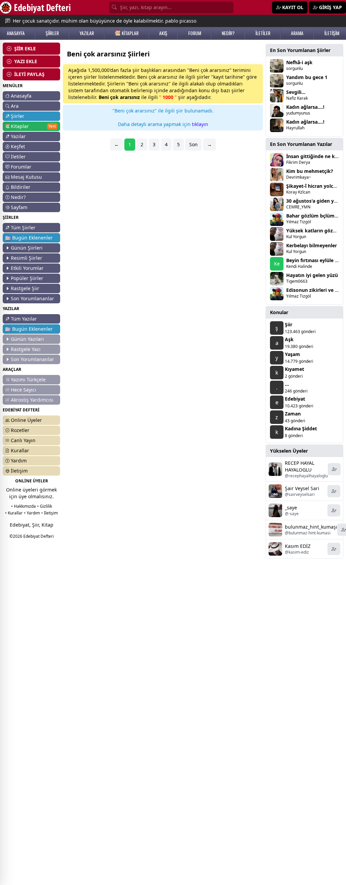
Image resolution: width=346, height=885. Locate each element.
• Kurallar (14, 513)
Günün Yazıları (27, 339)
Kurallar (20, 450)
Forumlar (21, 166)
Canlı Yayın (23, 440)
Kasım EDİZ (298, 546)
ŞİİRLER (52, 33)
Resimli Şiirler (26, 258)
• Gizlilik (44, 506)
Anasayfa (21, 96)
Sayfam (19, 207)
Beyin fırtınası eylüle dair (315, 260)
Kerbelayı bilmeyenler (311, 245)
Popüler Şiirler (27, 278)
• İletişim (49, 513)
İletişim (19, 470)
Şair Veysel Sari (302, 488)
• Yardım (32, 513)
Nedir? (18, 197)
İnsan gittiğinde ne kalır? (315, 156)
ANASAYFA (16, 33)
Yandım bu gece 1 (306, 77)
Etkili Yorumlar (27, 268)
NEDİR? (228, 33)
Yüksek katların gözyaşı (314, 230)
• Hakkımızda (23, 506)
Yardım (19, 460)
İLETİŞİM (331, 33)
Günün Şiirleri (27, 248)
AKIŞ (163, 33)
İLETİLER (262, 33)
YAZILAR (86, 33)
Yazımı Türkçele (28, 379)
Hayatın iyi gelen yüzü (312, 275)
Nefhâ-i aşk (299, 62)
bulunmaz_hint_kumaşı (311, 527)
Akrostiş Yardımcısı (32, 400)
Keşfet (18, 146)
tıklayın (200, 124)
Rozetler (20, 430)
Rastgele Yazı (26, 349)
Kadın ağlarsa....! (305, 107)
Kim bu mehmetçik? (309, 171)
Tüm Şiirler (23, 227)
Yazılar (18, 136)
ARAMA (297, 33)
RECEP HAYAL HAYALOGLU (299, 466)
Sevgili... (295, 92)
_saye (291, 507)
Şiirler (17, 116)
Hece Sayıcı (23, 389)
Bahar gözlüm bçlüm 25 (313, 215)
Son (193, 144)
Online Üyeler (26, 420)
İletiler (18, 156)
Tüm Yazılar (24, 318)
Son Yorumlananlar (32, 298)
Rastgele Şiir (25, 288)
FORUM (194, 33)
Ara (15, 106)
